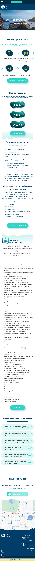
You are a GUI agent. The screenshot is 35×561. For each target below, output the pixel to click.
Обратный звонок (16, 2)
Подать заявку (17, 133)
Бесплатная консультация (22, 7)
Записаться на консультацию (17, 80)
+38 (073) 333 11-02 (18, 494)
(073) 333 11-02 (29, 2)
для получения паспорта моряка (17, 145)
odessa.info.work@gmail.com (17, 488)
